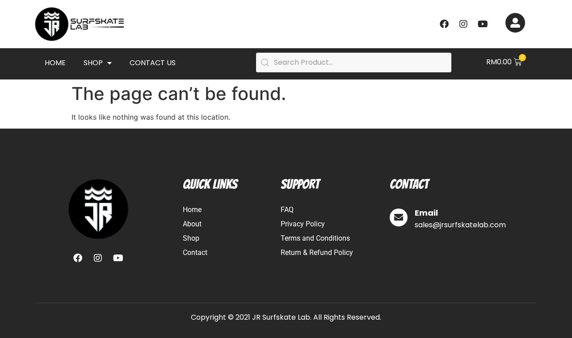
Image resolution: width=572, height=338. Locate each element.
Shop (93, 63)
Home (55, 63)
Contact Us (153, 63)
